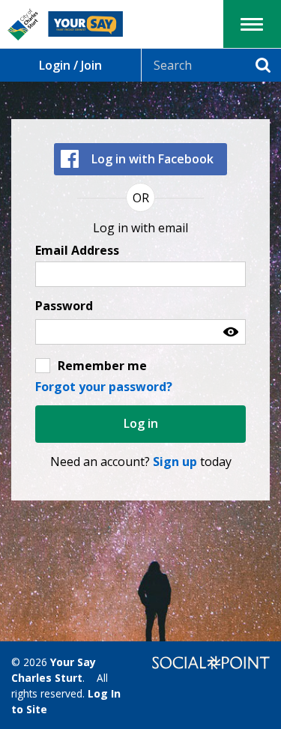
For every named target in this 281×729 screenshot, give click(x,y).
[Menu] (251, 24)
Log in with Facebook (152, 159)
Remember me (102, 365)
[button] (230, 332)
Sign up (175, 461)
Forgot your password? (103, 386)
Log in (141, 423)
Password (64, 305)
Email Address (77, 250)
